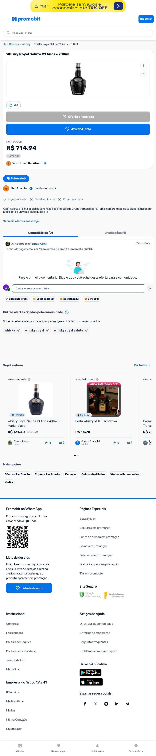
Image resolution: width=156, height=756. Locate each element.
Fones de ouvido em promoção (99, 537)
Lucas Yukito (39, 244)
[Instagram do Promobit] (106, 704)
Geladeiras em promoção (96, 555)
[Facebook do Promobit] (85, 704)
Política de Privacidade (21, 651)
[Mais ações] (143, 65)
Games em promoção (93, 546)
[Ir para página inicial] (6, 44)
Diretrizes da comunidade (96, 623)
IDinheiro (12, 692)
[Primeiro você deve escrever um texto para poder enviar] (150, 288)
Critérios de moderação (95, 632)
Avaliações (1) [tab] (115, 233)
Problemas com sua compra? (98, 651)
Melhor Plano (15, 701)
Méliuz (10, 710)
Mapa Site (12, 669)
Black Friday (88, 518)
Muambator (14, 728)
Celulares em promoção (95, 527)
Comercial (12, 623)
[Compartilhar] (143, 74)
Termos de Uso (15, 660)
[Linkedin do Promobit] (116, 704)
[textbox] (78, 288)
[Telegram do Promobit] (127, 704)
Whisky (26, 44)
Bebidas (14, 44)
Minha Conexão (16, 719)
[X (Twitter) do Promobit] (95, 704)
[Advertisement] (78, 347)
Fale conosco (14, 632)
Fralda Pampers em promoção (99, 564)
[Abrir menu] (6, 19)
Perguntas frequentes (94, 642)
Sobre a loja (18, 178)
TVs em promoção (91, 573)
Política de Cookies (18, 642)
